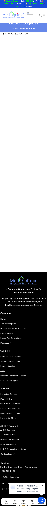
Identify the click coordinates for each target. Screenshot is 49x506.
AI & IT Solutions (7, 430)
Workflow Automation (9, 439)
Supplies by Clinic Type (10, 361)
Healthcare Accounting (10, 413)
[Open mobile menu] (44, 15)
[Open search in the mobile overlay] (40, 15)
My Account (5, 343)
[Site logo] (13, 15)
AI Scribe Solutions (8, 435)
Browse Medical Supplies (10, 356)
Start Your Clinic (7, 333)
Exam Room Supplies (9, 380)
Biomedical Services (8, 394)
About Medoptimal (8, 324)
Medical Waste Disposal (10, 408)
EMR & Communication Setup (13, 449)
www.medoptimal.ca (10, 483)
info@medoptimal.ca (10, 477)
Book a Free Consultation (11, 338)
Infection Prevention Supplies (13, 376)
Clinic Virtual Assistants (10, 404)
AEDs (2, 371)
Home (15, 28)
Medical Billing (6, 399)
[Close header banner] (44, 4)
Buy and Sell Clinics (8, 418)
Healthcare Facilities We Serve (13, 328)
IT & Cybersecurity (8, 444)
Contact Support (7, 454)
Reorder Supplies (7, 366)
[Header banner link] (23, 4)
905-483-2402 (8, 471)
